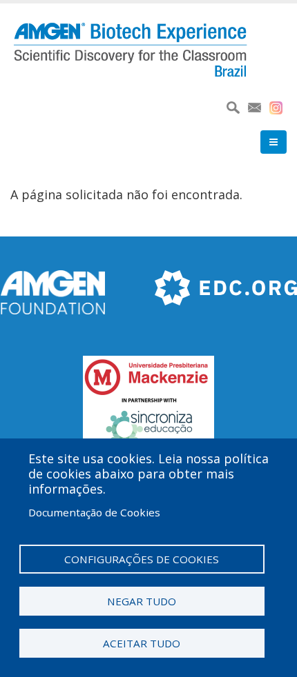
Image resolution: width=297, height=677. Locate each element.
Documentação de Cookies (94, 512)
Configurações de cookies (141, 559)
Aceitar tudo (141, 643)
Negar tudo (141, 601)
